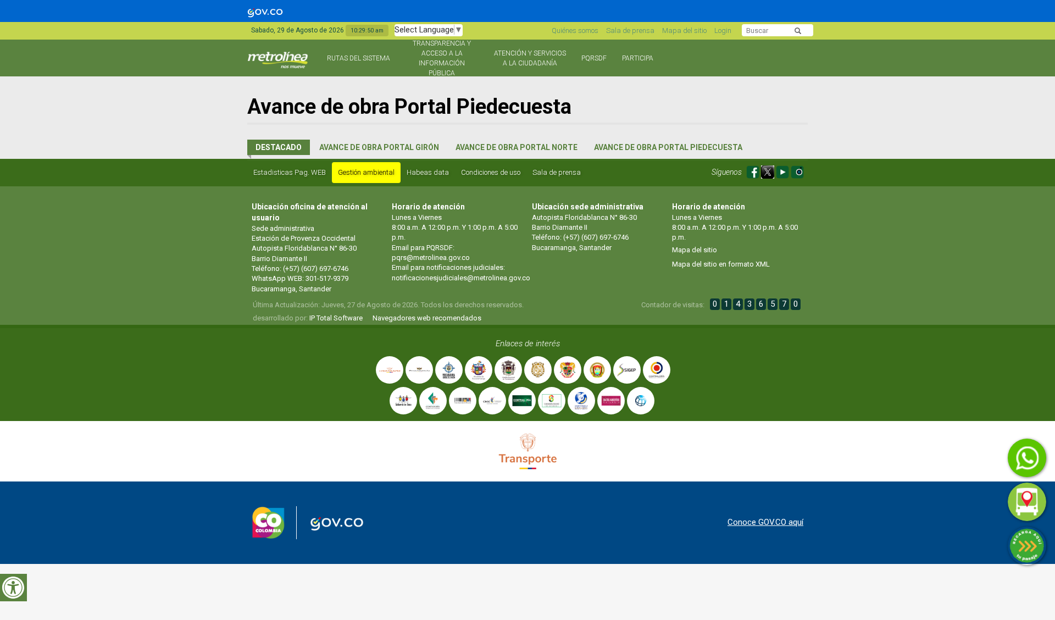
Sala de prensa (630, 30)
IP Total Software (336, 318)
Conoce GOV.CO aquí (765, 522)
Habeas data (428, 172)
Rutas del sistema (358, 58)
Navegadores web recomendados (427, 318)
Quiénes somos (575, 30)
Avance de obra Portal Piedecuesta (668, 147)
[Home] (278, 65)
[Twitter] (768, 170)
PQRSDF (594, 58)
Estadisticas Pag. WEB (289, 172)
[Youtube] (783, 170)
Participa (637, 58)
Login (722, 30)
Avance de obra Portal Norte (517, 147)
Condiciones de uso (490, 172)
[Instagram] (797, 170)
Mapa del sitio (684, 30)
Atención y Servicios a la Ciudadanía (530, 58)
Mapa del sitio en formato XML (721, 264)
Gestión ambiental (366, 172)
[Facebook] (753, 170)
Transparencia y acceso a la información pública (442, 58)
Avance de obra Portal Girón (379, 147)
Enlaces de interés (528, 343)
